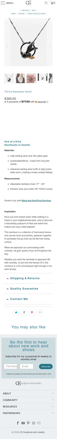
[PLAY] (28, 46)
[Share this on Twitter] (16, 312)
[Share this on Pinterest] (32, 312)
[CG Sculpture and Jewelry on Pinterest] (28, 423)
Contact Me (19, 298)
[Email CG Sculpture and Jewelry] (39, 423)
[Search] (46, 3)
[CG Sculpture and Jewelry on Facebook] (18, 423)
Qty (6, 120)
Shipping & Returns (25, 278)
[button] (26, 101)
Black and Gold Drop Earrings (36, 200)
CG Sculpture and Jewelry (32, 432)
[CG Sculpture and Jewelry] (28, 3)
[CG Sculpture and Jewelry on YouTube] (23, 423)
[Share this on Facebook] (24, 312)
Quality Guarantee (24, 288)
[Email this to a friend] (40, 312)
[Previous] (7, 46)
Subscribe (45, 366)
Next (34, 10)
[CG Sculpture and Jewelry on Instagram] (33, 423)
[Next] (50, 46)
